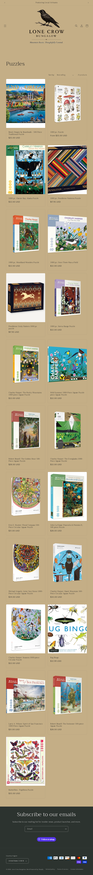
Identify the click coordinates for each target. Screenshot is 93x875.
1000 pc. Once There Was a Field (64, 262)
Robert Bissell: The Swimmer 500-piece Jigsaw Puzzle (66, 725)
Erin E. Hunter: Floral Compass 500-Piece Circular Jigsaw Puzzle (24, 526)
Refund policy (50, 869)
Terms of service (62, 869)
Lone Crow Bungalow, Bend (21, 869)
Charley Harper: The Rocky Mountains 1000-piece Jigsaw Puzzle (25, 394)
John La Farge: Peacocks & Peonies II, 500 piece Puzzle (66, 526)
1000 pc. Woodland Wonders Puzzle (24, 262)
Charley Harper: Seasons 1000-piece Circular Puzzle (24, 658)
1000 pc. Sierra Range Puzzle (62, 326)
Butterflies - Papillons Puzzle (21, 790)
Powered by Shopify (36, 869)
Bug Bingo (54, 657)
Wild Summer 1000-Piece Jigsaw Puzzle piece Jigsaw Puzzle (67, 394)
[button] (5, 26)
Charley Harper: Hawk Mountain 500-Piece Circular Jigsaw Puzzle (66, 592)
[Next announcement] (88, 2)
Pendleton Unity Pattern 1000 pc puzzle (23, 327)
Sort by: (51, 75)
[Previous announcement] (4, 2)
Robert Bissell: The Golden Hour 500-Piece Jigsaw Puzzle (24, 460)
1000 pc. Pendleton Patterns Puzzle (65, 198)
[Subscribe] (65, 829)
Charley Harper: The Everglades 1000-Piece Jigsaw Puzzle (66, 460)
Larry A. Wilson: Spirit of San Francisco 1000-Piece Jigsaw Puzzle (26, 725)
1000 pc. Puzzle (57, 132)
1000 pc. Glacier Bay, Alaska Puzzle (24, 198)
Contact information (77, 869)
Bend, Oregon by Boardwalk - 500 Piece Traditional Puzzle (25, 133)
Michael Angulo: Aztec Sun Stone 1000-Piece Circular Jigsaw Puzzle (26, 592)
